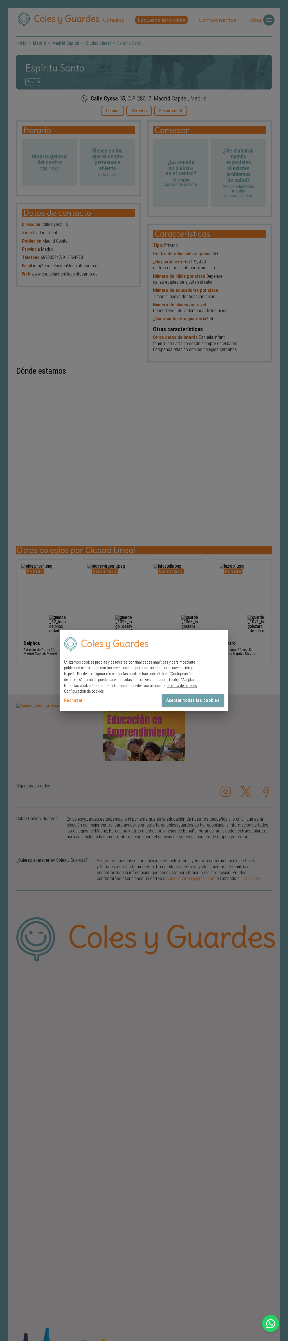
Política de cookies (182, 685)
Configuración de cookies (84, 691)
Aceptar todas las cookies (192, 700)
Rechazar (73, 700)
